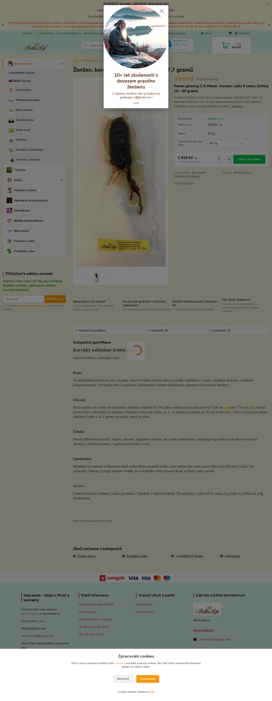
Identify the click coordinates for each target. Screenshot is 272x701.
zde (152, 692)
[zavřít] (162, 11)
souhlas (119, 663)
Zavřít (136, 102)
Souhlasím (147, 679)
